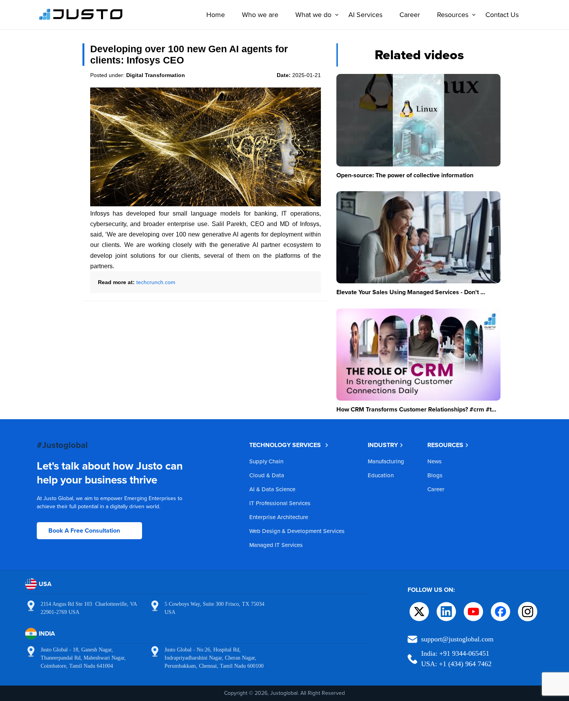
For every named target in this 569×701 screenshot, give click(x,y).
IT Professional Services (279, 503)
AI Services (365, 14)
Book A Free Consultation (84, 530)
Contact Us (502, 14)
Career (409, 14)
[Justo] (81, 18)
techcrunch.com (155, 282)
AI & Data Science (272, 489)
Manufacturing (386, 461)
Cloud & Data (266, 475)
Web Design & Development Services (296, 531)
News (434, 461)
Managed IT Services (276, 545)
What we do (313, 14)
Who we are (260, 14)
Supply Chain (266, 461)
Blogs (434, 475)
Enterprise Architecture (278, 517)
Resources (452, 14)
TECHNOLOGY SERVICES (285, 444)
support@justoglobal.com (457, 639)
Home (215, 14)
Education (381, 475)
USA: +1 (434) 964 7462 (456, 664)
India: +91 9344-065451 (455, 653)
